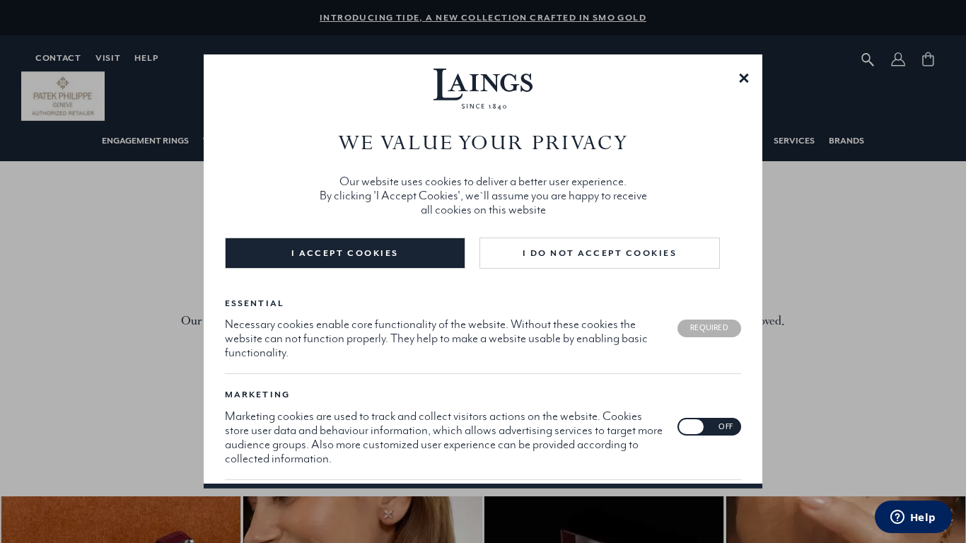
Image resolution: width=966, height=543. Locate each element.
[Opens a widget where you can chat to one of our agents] (913, 518)
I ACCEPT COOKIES (344, 253)
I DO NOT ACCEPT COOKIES (600, 253)
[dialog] (483, 271)
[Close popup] (744, 77)
